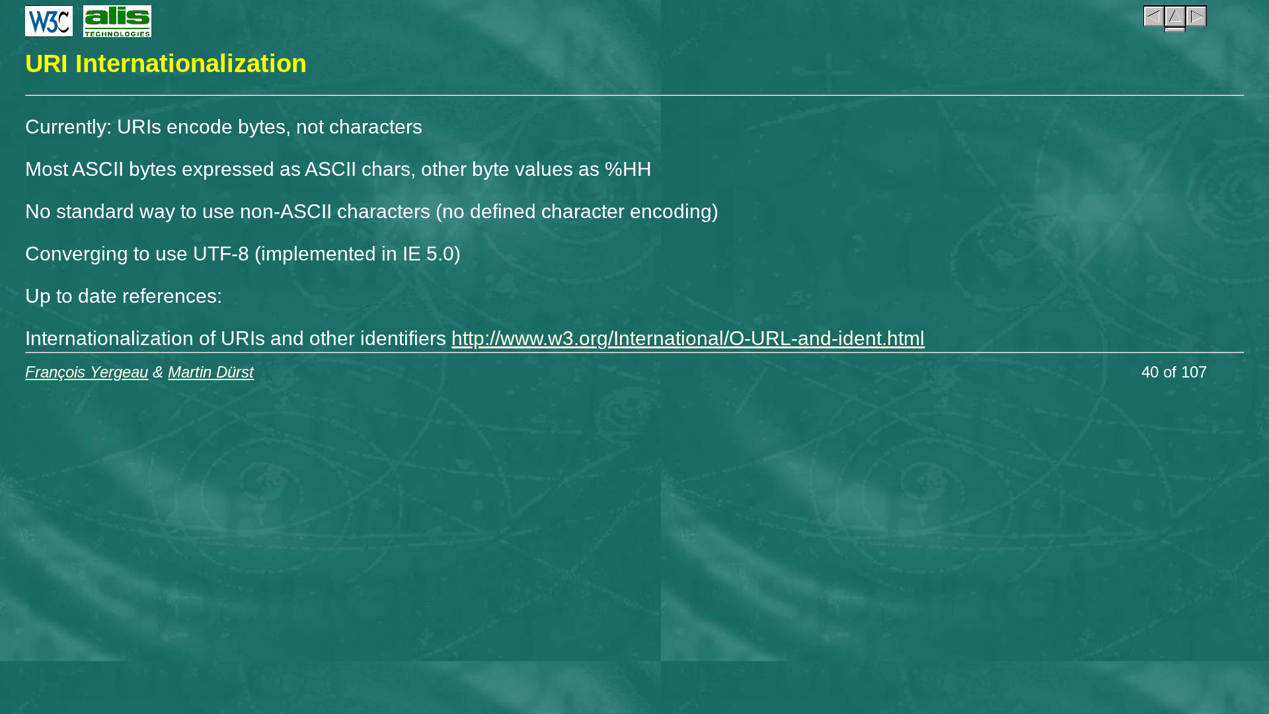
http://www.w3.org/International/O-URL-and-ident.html (688, 338)
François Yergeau (86, 372)
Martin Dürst (211, 372)
